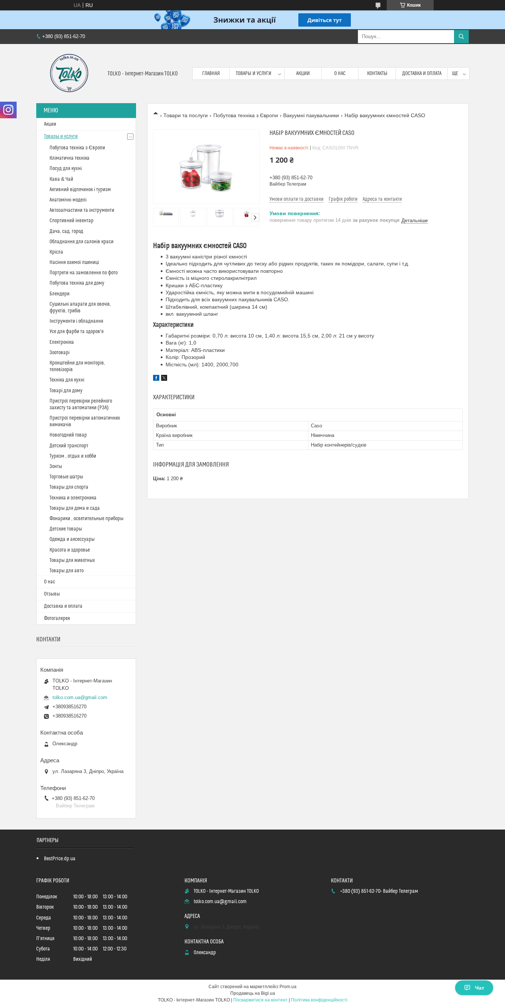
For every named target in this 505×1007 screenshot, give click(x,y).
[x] (164, 379)
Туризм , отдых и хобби (73, 456)
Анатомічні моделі (68, 200)
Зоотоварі (60, 353)
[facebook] (156, 379)
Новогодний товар (68, 435)
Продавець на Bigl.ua (252, 993)
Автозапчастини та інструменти (82, 210)
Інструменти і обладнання (76, 321)
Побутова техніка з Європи (245, 115)
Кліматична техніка (69, 158)
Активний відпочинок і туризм (80, 190)
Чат (479, 988)
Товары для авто (67, 571)
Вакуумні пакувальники (311, 115)
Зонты (56, 466)
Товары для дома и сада (75, 508)
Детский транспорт (69, 446)
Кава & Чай (61, 179)
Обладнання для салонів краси (81, 242)
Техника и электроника (73, 498)
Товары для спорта (69, 487)
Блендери (60, 294)
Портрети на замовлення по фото (84, 273)
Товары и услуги (253, 74)
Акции (303, 74)
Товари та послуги (185, 115)
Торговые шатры (66, 477)
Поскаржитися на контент (260, 1000)
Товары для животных (72, 560)
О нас (340, 74)
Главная (211, 74)
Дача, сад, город (66, 231)
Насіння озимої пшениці (74, 262)
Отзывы (52, 594)
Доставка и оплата (421, 74)
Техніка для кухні (67, 380)
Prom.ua (287, 986)
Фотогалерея (57, 618)
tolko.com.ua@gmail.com (79, 697)
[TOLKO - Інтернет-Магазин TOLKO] (69, 73)
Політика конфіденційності (319, 1000)
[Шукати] (461, 36)
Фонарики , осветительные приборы (86, 519)
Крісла (56, 252)
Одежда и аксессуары (72, 539)
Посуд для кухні (66, 169)
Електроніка (62, 342)
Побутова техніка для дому (77, 283)
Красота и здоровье (70, 550)
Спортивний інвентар (72, 221)
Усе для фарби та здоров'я (77, 332)
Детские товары (66, 529)
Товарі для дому (66, 391)
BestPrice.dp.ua (59, 859)
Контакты (377, 74)
